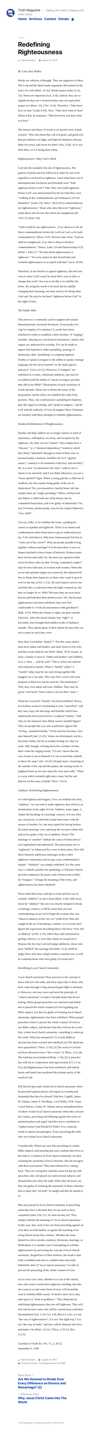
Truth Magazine (29, 10)
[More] (72, 19)
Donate (63, 19)
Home (22, 19)
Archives (35, 19)
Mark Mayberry (28, 60)
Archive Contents (29, 1363)
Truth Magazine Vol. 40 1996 (51, 1363)
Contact (50, 19)
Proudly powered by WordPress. (49, 1423)
